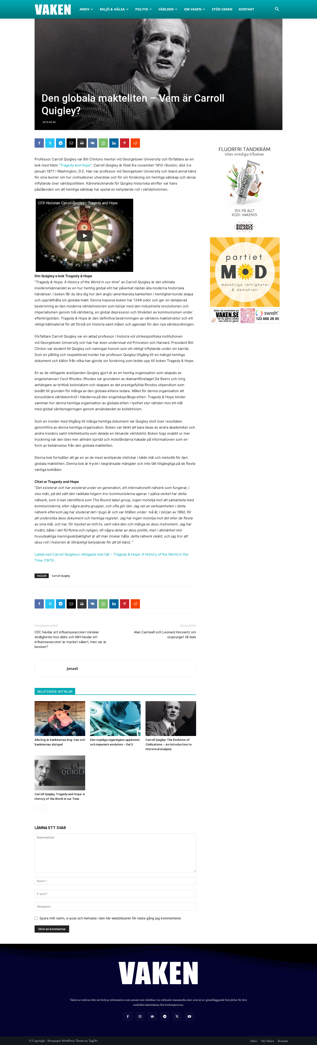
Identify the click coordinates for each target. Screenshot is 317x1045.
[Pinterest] (124, 143)
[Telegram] (60, 143)
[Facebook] (39, 143)
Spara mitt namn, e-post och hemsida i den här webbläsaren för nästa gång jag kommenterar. (110, 918)
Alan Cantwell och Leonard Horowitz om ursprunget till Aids (165, 634)
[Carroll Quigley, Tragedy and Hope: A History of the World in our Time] (60, 772)
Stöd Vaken (222, 9)
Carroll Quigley (61, 575)
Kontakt (246, 9)
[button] (276, 9)
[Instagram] (140, 1016)
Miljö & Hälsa (112, 9)
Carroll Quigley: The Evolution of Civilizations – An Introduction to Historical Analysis (169, 744)
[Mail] (152, 1016)
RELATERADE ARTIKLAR (54, 691)
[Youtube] (189, 1016)
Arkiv (84, 9)
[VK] (92, 143)
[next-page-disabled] (45, 808)
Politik (141, 9)
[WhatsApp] (103, 143)
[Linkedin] (114, 143)
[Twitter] (50, 143)
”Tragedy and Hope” (75, 165)
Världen (166, 9)
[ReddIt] (135, 143)
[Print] (82, 143)
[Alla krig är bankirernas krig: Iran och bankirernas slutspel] (60, 718)
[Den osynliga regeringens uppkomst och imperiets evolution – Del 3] (115, 718)
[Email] (71, 143)
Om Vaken (192, 9)
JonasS (72, 668)
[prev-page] (37, 808)
